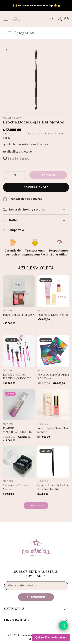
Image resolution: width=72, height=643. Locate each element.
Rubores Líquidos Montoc (53, 314)
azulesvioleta (26, 635)
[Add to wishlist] (5, 158)
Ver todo (36, 505)
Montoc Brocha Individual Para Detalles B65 (52, 487)
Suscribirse (36, 597)
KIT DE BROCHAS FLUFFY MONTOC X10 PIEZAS (17, 377)
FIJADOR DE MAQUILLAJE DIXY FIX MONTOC (17, 430)
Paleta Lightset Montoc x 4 (18, 316)
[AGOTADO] (65, 296)
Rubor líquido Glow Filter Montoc (52, 430)
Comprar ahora (36, 187)
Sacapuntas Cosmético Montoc (17, 487)
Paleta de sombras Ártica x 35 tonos (53, 376)
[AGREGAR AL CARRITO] (31, 296)
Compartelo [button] (16, 230)
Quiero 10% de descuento (51, 637)
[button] (5, 19)
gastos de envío (18, 133)
